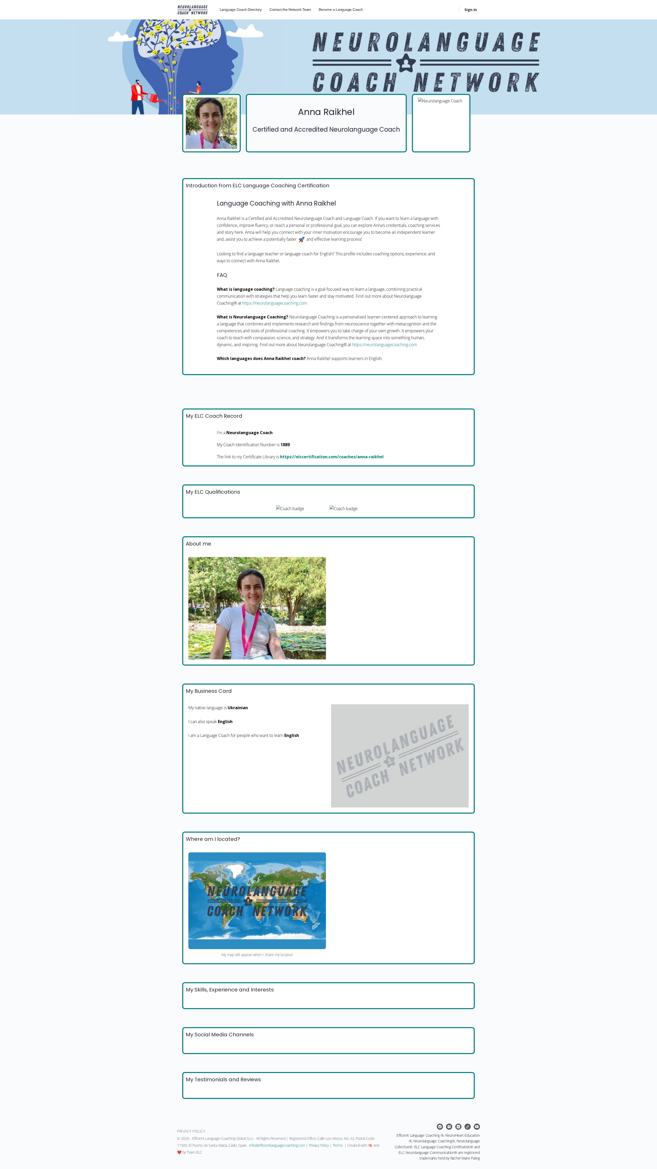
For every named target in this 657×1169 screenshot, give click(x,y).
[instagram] (449, 1127)
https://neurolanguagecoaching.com (274, 303)
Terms (338, 1145)
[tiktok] (468, 1127)
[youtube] (477, 1127)
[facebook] (440, 1127)
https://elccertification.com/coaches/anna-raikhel (332, 457)
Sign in (471, 9)
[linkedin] (458, 1127)
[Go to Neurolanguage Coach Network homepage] (192, 9)
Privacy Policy (319, 1145)
